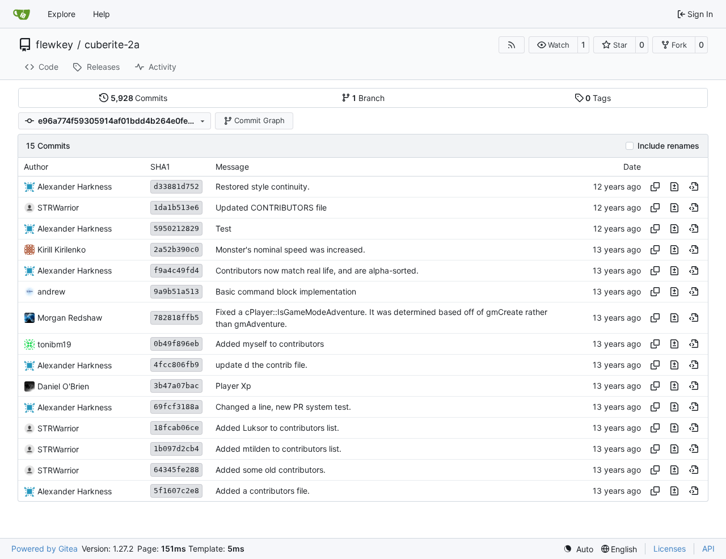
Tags (598, 98)
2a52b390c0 (176, 249)
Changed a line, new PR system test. (283, 407)
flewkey (54, 45)
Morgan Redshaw (69, 317)
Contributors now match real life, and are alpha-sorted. (317, 270)
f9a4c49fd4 (176, 270)
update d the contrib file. (261, 365)
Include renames (668, 146)
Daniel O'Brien (63, 386)
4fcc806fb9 (176, 364)
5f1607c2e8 (176, 490)
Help (101, 14)
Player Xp (233, 386)
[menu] (578, 549)
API (708, 548)
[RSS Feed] (512, 44)
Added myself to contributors (270, 344)
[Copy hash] (655, 186)
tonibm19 (54, 344)
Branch (368, 98)
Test (223, 228)
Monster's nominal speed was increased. (290, 249)
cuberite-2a (112, 45)
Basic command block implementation (286, 291)
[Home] (21, 14)
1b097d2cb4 (176, 448)
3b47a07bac (176, 385)
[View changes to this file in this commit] (674, 186)
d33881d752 (176, 186)
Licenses (669, 548)
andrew (51, 291)
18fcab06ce (176, 427)
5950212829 (176, 228)
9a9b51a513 (176, 291)
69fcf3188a (176, 406)
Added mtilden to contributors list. (278, 449)
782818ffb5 (176, 317)
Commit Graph (259, 120)
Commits (139, 98)
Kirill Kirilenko (61, 249)
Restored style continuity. (263, 186)
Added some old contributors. (271, 470)
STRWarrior (58, 207)
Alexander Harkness (74, 186)
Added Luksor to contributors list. (277, 428)
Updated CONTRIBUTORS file (271, 207)
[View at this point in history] (693, 186)
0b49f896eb (176, 343)
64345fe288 (176, 469)
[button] (553, 44)
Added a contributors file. (263, 491)
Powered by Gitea (44, 548)
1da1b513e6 (176, 207)
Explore (61, 14)
